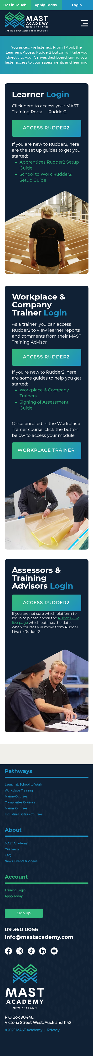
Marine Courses (16, 796)
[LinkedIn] (42, 951)
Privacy (53, 1030)
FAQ (8, 855)
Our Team (12, 849)
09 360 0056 (21, 929)
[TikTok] (31, 951)
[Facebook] (8, 951)
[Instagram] (19, 951)
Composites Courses (20, 802)
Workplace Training (19, 790)
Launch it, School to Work (23, 784)
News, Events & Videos (21, 861)
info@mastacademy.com (39, 937)
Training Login (15, 890)
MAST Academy (16, 843)
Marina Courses (16, 808)
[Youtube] (54, 951)
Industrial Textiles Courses (23, 814)
